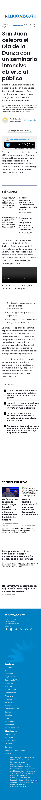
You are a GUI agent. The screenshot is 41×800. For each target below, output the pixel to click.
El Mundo (8, 699)
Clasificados (10, 734)
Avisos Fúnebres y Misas (15, 750)
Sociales (8, 715)
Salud (7, 718)
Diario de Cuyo (5, 25)
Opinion (8, 712)
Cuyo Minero (10, 677)
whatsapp (31, 629)
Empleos (8, 744)
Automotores (10, 740)
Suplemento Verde (12, 680)
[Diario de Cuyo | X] (30, 16)
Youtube (26, 629)
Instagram (11, 629)
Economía (9, 673)
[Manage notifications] (36, 781)
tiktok (16, 629)
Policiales (9, 686)
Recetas (8, 702)
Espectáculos (18, 26)
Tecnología (9, 721)
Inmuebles (9, 737)
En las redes (10, 705)
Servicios (8, 747)
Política (8, 670)
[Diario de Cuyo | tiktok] (34, 16)
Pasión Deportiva (12, 689)
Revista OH (9, 683)
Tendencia (9, 724)
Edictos (8, 753)
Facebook (6, 629)
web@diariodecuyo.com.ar (20, 767)
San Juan (8, 667)
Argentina (9, 696)
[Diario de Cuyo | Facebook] (21, 16)
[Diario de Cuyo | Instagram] (25, 16)
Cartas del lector (12, 709)
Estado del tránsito (12, 728)
